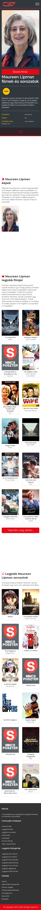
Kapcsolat (5, 896)
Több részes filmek (9, 844)
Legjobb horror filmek (10, 865)
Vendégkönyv (7, 893)
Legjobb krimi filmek (9, 857)
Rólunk (4, 881)
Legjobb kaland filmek (10, 863)
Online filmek (7, 826)
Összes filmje (20, 71)
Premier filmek (7, 841)
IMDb (6, 91)
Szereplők (5, 838)
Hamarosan (6, 835)
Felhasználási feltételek (10, 890)
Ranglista (5, 899)
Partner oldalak (7, 887)
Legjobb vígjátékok (9, 868)
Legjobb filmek (7, 829)
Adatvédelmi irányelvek (10, 884)
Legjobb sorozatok (9, 832)
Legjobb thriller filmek (10, 871)
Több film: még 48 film (20, 530)
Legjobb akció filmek (9, 854)
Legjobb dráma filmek (10, 860)
